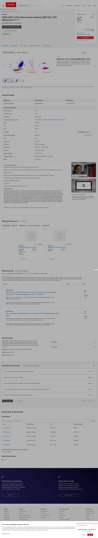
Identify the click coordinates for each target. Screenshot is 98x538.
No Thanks (83, 534)
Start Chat (90, 534)
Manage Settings (6, 533)
